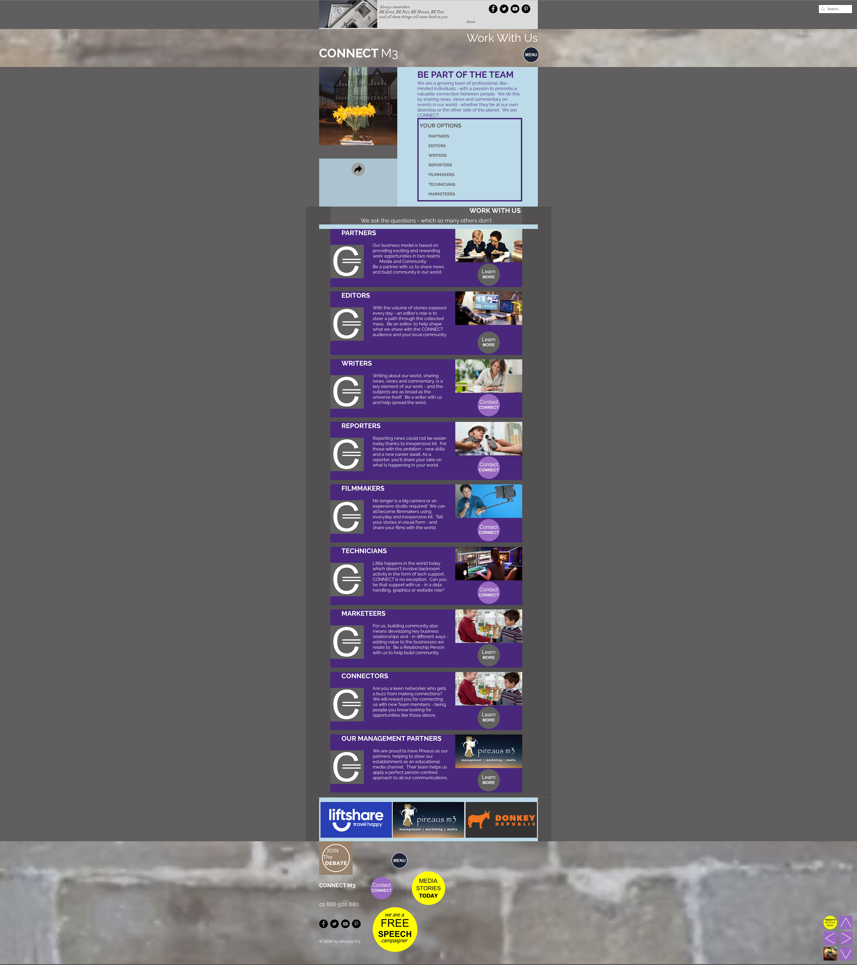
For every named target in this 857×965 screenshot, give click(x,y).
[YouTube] (515, 8)
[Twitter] (504, 8)
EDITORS (437, 145)
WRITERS (437, 155)
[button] (531, 55)
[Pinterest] (526, 8)
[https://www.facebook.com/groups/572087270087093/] (493, 8)
